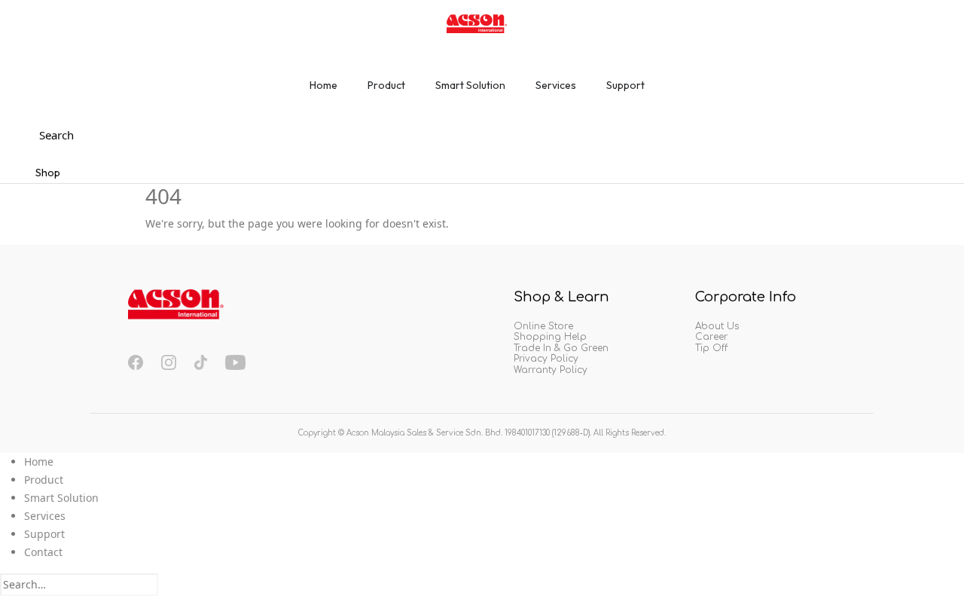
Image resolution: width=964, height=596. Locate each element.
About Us (717, 326)
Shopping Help (550, 337)
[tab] (323, 90)
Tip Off (711, 348)
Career (711, 337)
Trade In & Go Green (561, 348)
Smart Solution (61, 498)
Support (44, 534)
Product (43, 479)
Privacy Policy (546, 358)
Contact (43, 552)
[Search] (166, 585)
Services (45, 516)
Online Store (543, 326)
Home (38, 461)
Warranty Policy (550, 370)
